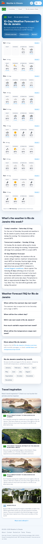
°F (39, 3)
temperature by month (12, 349)
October (19, 376)
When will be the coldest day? (16, 314)
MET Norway (13, 208)
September (9, 376)
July (20, 372)
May (6, 372)
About (4, 532)
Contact (9, 532)
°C (36, 3)
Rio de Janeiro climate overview (25, 345)
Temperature (24, 34)
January (8, 368)
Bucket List (16, 532)
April (34, 368)
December (8, 380)
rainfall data (30, 347)
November (29, 376)
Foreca (9, 535)
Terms (23, 532)
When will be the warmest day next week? (20, 303)
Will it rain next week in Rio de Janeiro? (19, 320)
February (18, 368)
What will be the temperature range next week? (20, 332)
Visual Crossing (6, 537)
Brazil (20, 9)
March (26, 368)
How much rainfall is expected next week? (20, 325)
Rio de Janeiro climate (21, 17)
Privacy (28, 532)
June (13, 372)
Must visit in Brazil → (21, 521)
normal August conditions (14, 268)
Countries (12, 9)
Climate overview (10, 34)
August (28, 372)
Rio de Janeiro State (32, 9)
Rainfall (34, 34)
